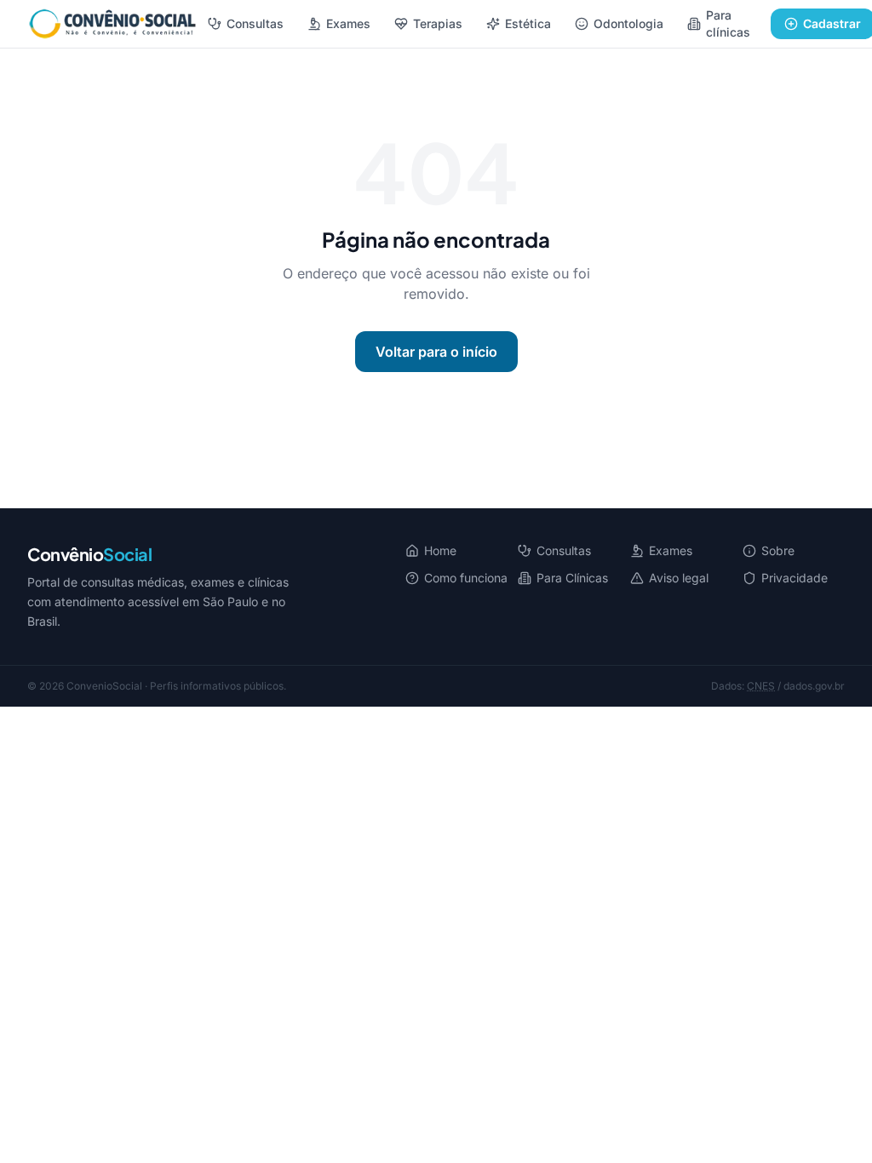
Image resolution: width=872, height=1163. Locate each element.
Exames (348, 23)
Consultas (255, 23)
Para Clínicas (572, 577)
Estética (528, 23)
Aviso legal (678, 577)
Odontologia (628, 23)
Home (440, 550)
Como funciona (466, 577)
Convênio (89, 553)
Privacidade (794, 577)
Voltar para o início (436, 351)
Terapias (437, 23)
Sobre (778, 550)
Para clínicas (728, 23)
